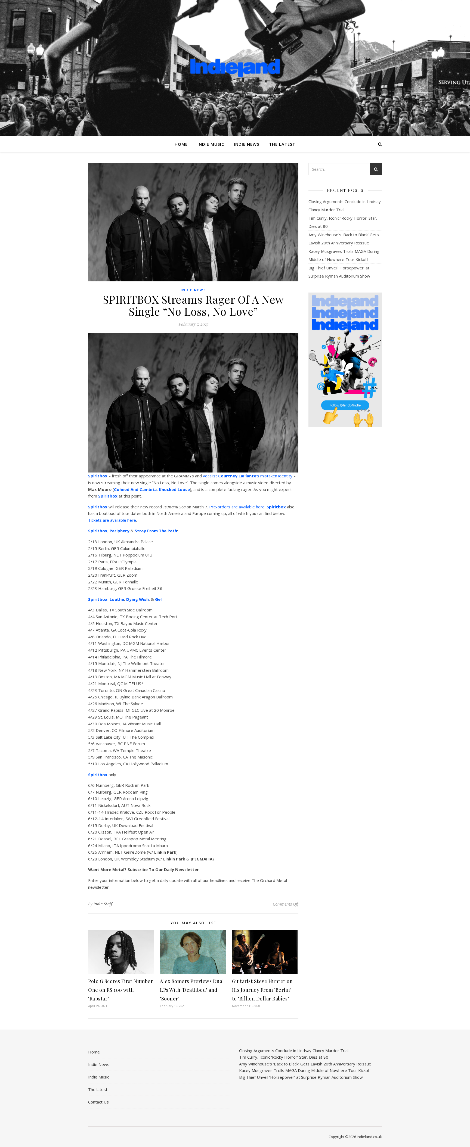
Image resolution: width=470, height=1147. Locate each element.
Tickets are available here (112, 520)
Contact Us (98, 1102)
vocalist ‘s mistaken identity (247, 475)
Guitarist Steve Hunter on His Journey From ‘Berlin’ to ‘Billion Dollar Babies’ (262, 990)
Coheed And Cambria (135, 489)
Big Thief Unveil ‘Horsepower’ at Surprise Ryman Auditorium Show (301, 1077)
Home (181, 144)
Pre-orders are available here (237, 506)
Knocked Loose (174, 489)
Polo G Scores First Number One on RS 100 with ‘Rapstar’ (120, 990)
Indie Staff (103, 903)
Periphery (119, 530)
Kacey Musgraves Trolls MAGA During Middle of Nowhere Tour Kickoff (305, 1070)
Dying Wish (137, 599)
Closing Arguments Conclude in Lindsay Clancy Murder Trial (293, 1050)
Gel (158, 599)
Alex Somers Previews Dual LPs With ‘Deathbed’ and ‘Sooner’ (192, 990)
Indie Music (210, 144)
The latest (282, 144)
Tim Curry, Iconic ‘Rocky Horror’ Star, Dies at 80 (283, 1057)
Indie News (246, 144)
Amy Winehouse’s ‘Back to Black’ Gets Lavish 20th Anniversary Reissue (305, 1064)
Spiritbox (97, 475)
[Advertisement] (345, 517)
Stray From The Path (156, 530)
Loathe (117, 599)
